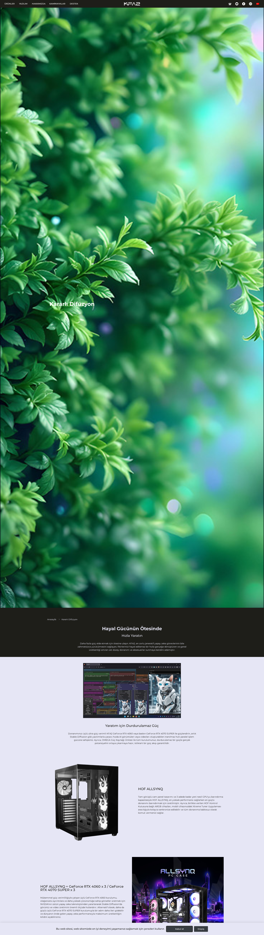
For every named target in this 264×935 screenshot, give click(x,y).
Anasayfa (51, 619)
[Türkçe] (258, 3)
